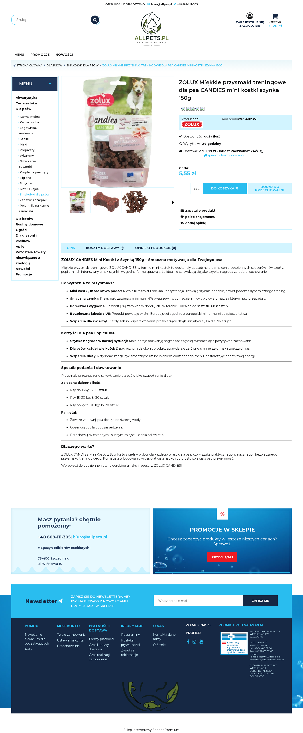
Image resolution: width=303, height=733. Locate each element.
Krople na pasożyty (34, 172)
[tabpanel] (176, 362)
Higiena (25, 177)
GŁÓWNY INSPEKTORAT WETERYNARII (263, 666)
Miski (23, 144)
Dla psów (23, 109)
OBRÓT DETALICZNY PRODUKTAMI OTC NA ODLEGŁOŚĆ (262, 673)
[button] (173, 202)
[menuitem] (19, 54)
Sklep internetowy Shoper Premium (151, 730)
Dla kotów (24, 219)
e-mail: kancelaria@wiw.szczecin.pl (265, 655)
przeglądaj (222, 557)
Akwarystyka (26, 98)
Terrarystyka (26, 103)
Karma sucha (29, 122)
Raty (28, 649)
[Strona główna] (151, 29)
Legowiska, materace (28, 130)
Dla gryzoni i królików (26, 238)
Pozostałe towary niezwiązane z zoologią (30, 257)
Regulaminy (130, 635)
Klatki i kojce (29, 189)
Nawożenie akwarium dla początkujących (37, 639)
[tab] (71, 248)
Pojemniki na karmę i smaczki (34, 208)
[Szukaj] (95, 20)
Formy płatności (101, 639)
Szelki (24, 139)
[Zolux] (192, 124)
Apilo (20, 247)
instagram (194, 641)
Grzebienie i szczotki (28, 163)
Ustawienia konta (70, 640)
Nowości (23, 269)
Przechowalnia (68, 646)
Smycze (26, 183)
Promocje (24, 274)
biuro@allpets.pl (90, 537)
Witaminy (27, 155)
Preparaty (27, 150)
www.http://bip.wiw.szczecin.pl (267, 659)
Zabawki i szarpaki (33, 200)
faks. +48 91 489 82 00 (261, 651)
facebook (188, 641)
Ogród (21, 230)
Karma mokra (30, 116)
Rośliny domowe (29, 224)
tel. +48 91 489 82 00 (261, 648)
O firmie (159, 645)
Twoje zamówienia (71, 635)
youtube (201, 641)
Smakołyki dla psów (34, 194)
